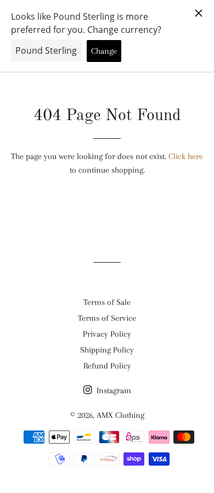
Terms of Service (107, 318)
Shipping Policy (107, 350)
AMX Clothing (120, 415)
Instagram (112, 390)
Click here (185, 156)
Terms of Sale (107, 302)
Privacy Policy (107, 334)
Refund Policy (107, 366)
